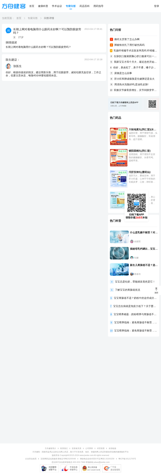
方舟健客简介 (50, 448)
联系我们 (64, 448)
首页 (31, 6)
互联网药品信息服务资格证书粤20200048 (58, 459)
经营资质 (101, 448)
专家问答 (71, 6)
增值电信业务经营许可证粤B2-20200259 (97, 459)
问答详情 (49, 18)
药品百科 (85, 6)
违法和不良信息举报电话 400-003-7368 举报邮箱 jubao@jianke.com (81, 462)
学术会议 (57, 6)
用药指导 (98, 6)
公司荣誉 (89, 448)
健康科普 (43, 6)
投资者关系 (76, 448)
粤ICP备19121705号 (127, 459)
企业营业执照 (30, 459)
